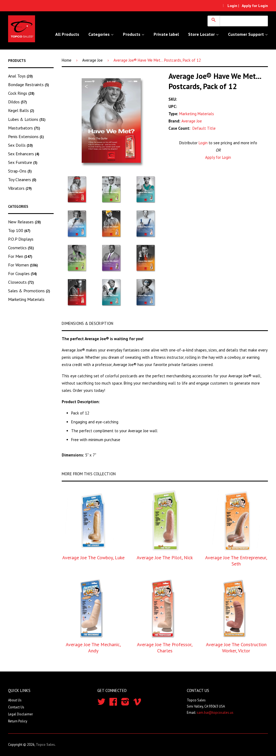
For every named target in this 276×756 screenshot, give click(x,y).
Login (203, 142)
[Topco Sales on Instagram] (125, 703)
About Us (15, 700)
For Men (20, 256)
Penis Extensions (26, 136)
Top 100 (19, 230)
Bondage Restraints (28, 84)
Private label (166, 34)
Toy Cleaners (22, 179)
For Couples (22, 273)
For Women (23, 265)
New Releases (24, 221)
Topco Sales (45, 744)
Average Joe (92, 60)
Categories (99, 34)
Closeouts (21, 282)
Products (132, 34)
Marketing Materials (26, 299)
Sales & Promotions (29, 290)
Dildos (17, 101)
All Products (67, 34)
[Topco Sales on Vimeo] (137, 703)
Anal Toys (20, 76)
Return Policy (17, 721)
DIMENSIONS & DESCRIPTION (87, 323)
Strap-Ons (20, 171)
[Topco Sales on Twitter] (101, 703)
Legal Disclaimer (20, 714)
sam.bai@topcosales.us (215, 712)
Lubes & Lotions (27, 119)
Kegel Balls (21, 110)
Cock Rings (21, 93)
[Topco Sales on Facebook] (113, 703)
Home (66, 60)
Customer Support (246, 34)
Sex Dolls (20, 145)
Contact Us (16, 707)
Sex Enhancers (23, 153)
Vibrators (20, 188)
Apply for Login (218, 157)
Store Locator (202, 34)
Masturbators (24, 128)
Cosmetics (21, 247)
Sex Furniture (22, 162)
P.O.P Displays (20, 239)
